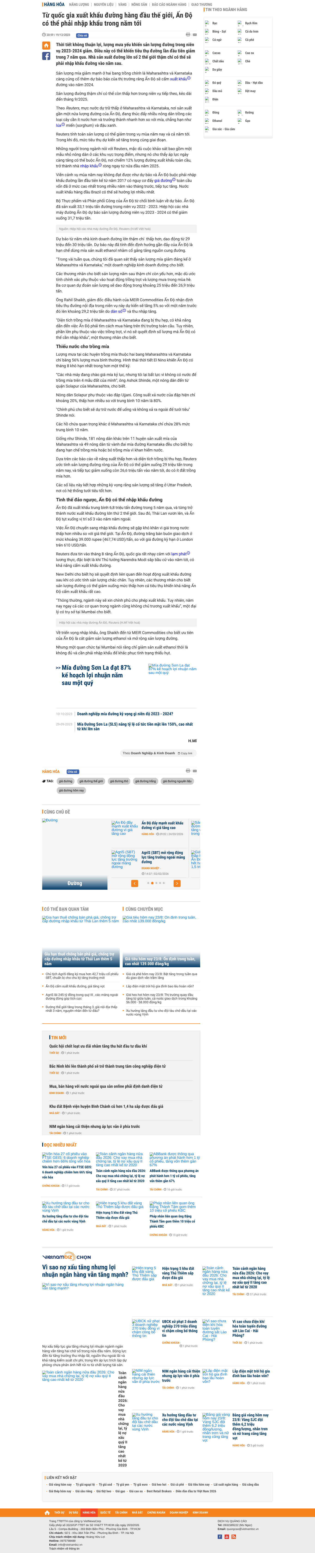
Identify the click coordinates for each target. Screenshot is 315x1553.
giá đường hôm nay (71, 790)
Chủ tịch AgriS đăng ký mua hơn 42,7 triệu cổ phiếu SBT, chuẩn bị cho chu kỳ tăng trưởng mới (82, 976)
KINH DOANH (200, 1512)
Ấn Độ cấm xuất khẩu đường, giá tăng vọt (75, 986)
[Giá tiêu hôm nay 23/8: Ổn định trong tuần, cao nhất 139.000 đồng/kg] (161, 941)
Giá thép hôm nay (60, 1491)
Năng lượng (79, 5)
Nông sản (139, 5)
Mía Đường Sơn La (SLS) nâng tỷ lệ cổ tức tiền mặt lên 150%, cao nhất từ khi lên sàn (135, 726)
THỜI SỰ (59, 1512)
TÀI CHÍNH (121, 1512)
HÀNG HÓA (89, 1512)
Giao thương (201, 5)
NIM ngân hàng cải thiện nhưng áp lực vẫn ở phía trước (94, 1126)
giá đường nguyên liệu (177, 781)
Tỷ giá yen (122, 1484)
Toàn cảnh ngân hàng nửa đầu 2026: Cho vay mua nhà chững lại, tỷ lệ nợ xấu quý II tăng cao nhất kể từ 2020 (121, 1176)
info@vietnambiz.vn (70, 1544)
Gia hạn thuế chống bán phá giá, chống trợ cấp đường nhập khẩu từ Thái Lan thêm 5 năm (79, 959)
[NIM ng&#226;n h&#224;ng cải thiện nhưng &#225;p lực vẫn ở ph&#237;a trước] (146, 1378)
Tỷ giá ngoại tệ (85, 1484)
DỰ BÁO (73, 1512)
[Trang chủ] (46, 46)
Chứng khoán (50, 1185)
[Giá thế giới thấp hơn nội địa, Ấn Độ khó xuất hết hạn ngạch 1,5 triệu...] (125, 859)
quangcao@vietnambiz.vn (243, 1529)
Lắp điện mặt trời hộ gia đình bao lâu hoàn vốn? (160, 986)
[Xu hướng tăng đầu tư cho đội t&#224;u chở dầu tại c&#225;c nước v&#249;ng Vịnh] (67, 1207)
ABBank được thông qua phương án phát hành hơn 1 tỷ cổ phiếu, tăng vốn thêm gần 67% (174, 1176)
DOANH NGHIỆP (179, 1512)
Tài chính (55, 1133)
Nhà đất (54, 1113)
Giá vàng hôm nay (60, 1484)
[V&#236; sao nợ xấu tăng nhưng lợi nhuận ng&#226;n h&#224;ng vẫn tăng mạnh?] (85, 1312)
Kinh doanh (56, 1093)
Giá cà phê (177, 1484)
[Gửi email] (195, 34)
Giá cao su (136, 1491)
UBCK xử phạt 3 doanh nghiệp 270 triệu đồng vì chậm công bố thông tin (180, 1328)
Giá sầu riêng (83, 1491)
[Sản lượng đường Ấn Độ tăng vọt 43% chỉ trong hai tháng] (125, 830)
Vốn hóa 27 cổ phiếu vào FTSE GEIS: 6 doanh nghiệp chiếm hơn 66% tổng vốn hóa (67, 1172)
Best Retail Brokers (159, 1491)
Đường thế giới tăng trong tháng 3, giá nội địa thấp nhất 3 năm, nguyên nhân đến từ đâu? (81, 1009)
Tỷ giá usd (105, 1484)
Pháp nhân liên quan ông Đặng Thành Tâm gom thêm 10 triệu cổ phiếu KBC (172, 1221)
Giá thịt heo (103, 1491)
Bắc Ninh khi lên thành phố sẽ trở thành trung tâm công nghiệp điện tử (107, 1066)
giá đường (65, 781)
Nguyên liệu (103, 5)
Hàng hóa (54, 4)
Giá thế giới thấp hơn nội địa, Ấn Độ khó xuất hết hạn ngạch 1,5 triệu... (163, 857)
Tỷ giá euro (140, 1484)
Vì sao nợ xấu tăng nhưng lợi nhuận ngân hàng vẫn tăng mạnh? (85, 1271)
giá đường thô (119, 781)
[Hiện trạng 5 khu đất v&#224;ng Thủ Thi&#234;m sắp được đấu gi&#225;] (121, 1205)
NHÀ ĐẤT (137, 1512)
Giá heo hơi (159, 1484)
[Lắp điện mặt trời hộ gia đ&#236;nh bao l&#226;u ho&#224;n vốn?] (216, 1378)
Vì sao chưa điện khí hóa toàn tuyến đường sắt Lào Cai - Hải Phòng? (249, 1328)
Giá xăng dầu (250, 1484)
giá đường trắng (145, 781)
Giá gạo (120, 1491)
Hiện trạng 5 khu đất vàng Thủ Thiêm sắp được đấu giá (116, 1215)
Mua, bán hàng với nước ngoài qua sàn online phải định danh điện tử (105, 1086)
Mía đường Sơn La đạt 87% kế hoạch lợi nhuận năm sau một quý (96, 675)
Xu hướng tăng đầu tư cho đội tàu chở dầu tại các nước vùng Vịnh (161, 1012)
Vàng (122, 5)
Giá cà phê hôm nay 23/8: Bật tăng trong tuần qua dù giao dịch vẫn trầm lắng (161, 976)
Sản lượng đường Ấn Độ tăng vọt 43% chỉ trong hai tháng (162, 828)
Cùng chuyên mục (144, 909)
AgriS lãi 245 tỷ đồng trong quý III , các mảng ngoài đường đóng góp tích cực (82, 996)
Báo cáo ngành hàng (169, 5)
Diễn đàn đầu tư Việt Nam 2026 (196, 1491)
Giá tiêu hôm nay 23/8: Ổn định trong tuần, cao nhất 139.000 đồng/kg (160, 961)
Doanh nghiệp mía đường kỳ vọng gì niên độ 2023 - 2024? (125, 714)
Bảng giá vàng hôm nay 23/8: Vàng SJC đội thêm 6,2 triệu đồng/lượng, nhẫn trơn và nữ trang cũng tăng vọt (250, 1427)
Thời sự (54, 1052)
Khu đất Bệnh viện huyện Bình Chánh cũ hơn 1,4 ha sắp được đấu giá (106, 1106)
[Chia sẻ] (46, 56)
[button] (134, 883)
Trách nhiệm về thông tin (64, 1548)
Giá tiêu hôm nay (199, 1484)
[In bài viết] (189, 34)
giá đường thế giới (91, 781)
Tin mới (58, 1037)
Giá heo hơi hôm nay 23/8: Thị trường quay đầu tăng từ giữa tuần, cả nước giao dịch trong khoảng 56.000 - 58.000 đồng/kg (161, 998)
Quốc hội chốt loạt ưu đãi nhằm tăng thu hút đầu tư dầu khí (98, 1046)
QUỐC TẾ (105, 1512)
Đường (75, 883)
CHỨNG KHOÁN (156, 1512)
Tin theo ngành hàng (226, 9)
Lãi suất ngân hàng (226, 1484)
